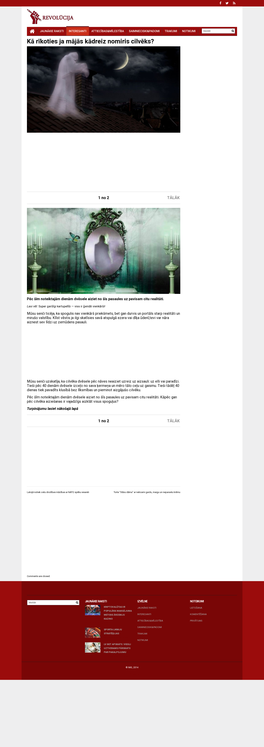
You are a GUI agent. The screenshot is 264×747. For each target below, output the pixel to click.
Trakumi (171, 31)
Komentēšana (198, 614)
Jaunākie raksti (52, 31)
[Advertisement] (103, 163)
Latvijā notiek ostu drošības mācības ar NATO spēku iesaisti (58, 492)
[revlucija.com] (32, 31)
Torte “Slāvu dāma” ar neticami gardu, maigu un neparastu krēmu (147, 492)
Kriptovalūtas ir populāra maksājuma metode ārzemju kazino (118, 613)
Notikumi (189, 31)
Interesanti (77, 31)
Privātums (196, 620)
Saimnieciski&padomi (144, 31)
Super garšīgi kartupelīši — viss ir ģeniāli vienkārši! (71, 306)
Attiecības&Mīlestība (107, 31)
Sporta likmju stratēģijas (113, 631)
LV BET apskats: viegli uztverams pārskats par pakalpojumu (117, 648)
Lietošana (196, 607)
